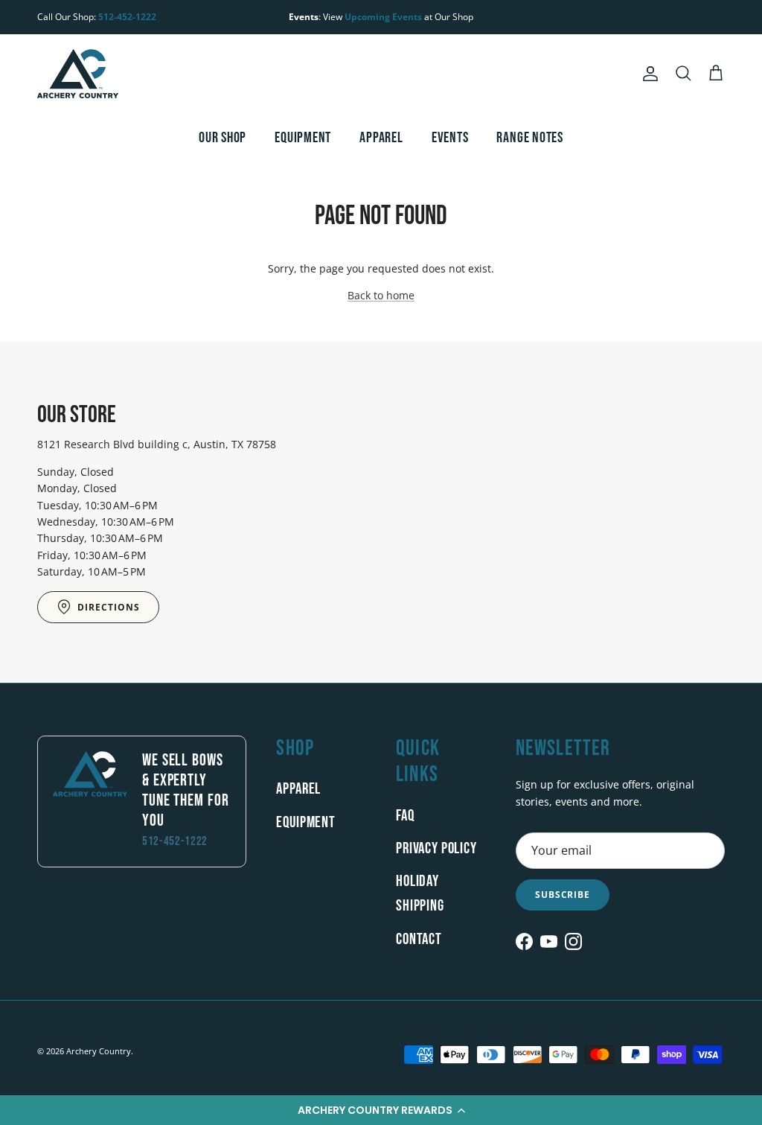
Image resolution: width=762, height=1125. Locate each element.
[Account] (647, 74)
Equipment (303, 138)
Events (450, 138)
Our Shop (222, 138)
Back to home (381, 295)
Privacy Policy (436, 848)
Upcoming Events (383, 16)
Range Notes (529, 138)
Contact (419, 939)
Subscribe (563, 894)
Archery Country (98, 1051)
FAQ (405, 815)
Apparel (381, 138)
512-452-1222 (127, 16)
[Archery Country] (77, 73)
